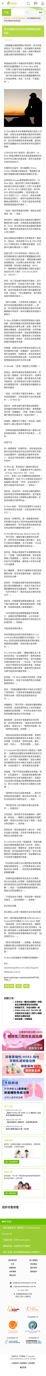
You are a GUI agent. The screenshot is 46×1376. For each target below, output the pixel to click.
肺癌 (6, 479)
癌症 (11, 45)
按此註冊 (12, 1193)
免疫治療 (10, 872)
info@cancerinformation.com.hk (24, 1283)
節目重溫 (33, 1264)
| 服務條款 (23, 1363)
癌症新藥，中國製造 (23, 1019)
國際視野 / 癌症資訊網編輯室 (14, 18)
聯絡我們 (33, 1271)
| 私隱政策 (15, 1363)
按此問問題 (13, 1162)
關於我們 (33, 1268)
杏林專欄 (12, 1271)
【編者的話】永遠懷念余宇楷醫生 (16, 1246)
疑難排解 (12, 1268)
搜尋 (40, 12)
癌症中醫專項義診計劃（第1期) (17, 1129)
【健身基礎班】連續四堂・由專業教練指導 (21, 1122)
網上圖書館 (33, 1260)
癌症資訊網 (12, 1260)
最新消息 (12, 1275)
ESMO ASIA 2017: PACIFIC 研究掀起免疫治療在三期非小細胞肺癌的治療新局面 (28, 1013)
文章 (12, 1264)
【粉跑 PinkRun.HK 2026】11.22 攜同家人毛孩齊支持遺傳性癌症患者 (23, 1114)
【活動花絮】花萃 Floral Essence (16, 1240)
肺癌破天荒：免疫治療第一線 (27, 1007)
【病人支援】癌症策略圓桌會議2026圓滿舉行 (21, 1252)
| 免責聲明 (31, 1363)
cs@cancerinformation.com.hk (24, 1286)
